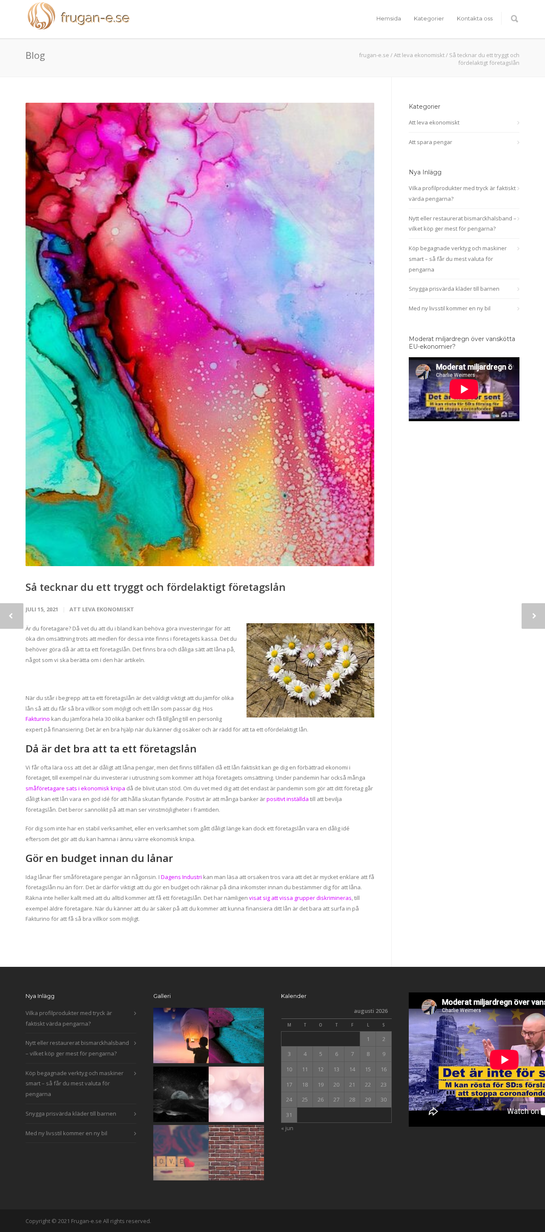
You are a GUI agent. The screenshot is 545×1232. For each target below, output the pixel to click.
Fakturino (38, 719)
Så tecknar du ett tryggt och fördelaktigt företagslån (156, 587)
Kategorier (429, 18)
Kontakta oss (475, 18)
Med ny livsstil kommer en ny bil (449, 308)
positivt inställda (288, 799)
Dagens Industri (181, 877)
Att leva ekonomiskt (419, 55)
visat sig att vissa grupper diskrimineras (300, 898)
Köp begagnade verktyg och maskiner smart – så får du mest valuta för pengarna (458, 258)
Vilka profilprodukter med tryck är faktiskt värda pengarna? (462, 193)
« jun (287, 1128)
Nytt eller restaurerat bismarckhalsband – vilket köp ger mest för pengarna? (462, 223)
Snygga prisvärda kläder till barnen (454, 288)
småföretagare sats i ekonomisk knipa (75, 788)
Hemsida (388, 18)
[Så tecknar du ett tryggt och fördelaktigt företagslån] (200, 334)
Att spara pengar (430, 142)
